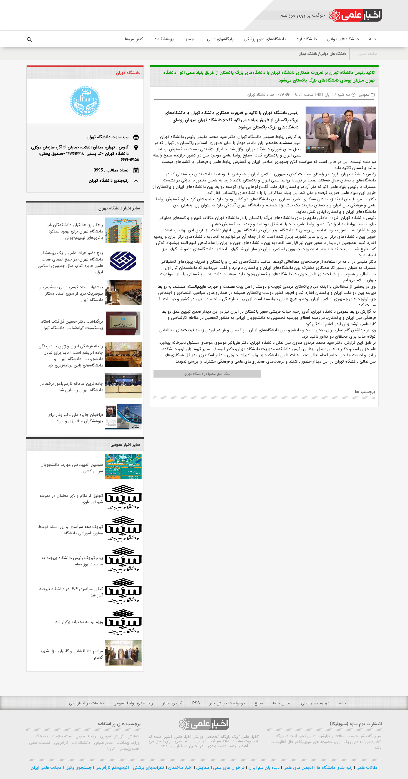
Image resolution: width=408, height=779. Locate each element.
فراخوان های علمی (228, 767)
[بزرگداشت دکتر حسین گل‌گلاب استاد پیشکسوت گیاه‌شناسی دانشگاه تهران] (123, 335)
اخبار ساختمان (179, 767)
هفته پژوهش (128, 749)
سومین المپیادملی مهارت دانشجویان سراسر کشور (72, 467)
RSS (196, 703)
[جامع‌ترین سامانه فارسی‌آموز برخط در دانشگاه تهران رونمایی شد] (123, 397)
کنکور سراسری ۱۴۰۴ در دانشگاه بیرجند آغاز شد (71, 592)
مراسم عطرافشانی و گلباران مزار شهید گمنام (71, 654)
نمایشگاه (41, 736)
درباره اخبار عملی (315, 703)
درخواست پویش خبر (227, 703)
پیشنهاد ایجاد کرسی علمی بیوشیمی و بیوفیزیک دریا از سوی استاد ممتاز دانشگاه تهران (71, 293)
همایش (133, 736)
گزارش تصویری (111, 736)
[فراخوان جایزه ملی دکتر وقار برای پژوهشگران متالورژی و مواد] (123, 428)
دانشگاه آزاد (306, 39)
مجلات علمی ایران (46, 767)
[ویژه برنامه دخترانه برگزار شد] (123, 633)
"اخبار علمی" (249, 737)
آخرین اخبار (173, 703)
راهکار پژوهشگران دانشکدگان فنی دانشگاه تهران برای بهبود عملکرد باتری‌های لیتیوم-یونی (74, 231)
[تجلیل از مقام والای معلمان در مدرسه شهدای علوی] (123, 509)
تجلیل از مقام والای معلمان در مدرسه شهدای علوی (71, 498)
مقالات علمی (366, 767)
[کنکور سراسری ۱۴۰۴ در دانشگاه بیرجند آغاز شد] (123, 602)
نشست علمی (39, 743)
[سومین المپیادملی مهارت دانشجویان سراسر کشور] (123, 478)
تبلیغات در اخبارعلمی (86, 703)
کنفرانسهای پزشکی (148, 767)
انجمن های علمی (297, 767)
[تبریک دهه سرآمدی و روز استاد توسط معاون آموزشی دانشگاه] (123, 540)
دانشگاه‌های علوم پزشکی (265, 39)
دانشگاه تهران (308, 53)
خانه (372, 39)
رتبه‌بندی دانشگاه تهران (109, 180)
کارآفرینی (60, 743)
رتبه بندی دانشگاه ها (333, 767)
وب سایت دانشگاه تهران (108, 137)
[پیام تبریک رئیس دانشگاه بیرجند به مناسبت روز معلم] (123, 571)
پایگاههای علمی (220, 39)
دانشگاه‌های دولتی (343, 39)
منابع (259, 703)
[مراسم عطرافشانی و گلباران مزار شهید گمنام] (123, 664)
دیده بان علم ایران (263, 767)
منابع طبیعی (103, 743)
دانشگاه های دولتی (333, 53)
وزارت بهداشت (127, 743)
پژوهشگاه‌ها (163, 39)
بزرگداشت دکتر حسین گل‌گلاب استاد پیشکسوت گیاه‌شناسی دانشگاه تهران (72, 324)
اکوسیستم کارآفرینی (111, 767)
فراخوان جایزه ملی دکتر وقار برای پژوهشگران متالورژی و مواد (75, 417)
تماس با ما (282, 703)
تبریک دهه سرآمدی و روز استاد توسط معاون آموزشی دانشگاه (70, 530)
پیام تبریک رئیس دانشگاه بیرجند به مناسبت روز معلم (72, 561)
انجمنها (190, 39)
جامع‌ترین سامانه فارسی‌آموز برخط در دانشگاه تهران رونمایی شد (71, 386)
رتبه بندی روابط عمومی (133, 703)
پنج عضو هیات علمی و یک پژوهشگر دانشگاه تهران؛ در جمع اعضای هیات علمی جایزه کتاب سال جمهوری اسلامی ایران (70, 262)
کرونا (111, 749)
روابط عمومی (85, 736)
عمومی (364, 95)
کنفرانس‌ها (134, 39)
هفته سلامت (61, 736)
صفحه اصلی (367, 54)
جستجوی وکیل (78, 767)
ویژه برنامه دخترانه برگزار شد (79, 622)
